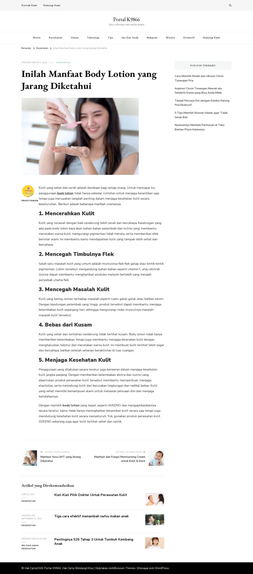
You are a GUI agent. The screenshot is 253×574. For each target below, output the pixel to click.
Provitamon (28, 200)
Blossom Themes (124, 568)
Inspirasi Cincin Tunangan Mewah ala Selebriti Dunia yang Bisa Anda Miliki (198, 91)
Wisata (170, 37)
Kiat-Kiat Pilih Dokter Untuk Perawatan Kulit (90, 495)
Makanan (152, 37)
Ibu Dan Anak (130, 37)
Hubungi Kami (51, 5)
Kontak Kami (29, 5)
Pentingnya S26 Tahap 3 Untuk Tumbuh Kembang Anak (93, 541)
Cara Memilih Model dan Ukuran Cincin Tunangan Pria (199, 78)
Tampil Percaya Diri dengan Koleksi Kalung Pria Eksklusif (202, 103)
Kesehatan (55, 37)
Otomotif (188, 37)
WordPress (162, 568)
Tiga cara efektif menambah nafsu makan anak (91, 516)
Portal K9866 (126, 19)
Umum (74, 37)
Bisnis (37, 37)
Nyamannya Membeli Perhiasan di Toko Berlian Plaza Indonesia (199, 127)
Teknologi (93, 37)
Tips (110, 37)
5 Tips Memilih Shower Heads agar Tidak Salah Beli (201, 115)
